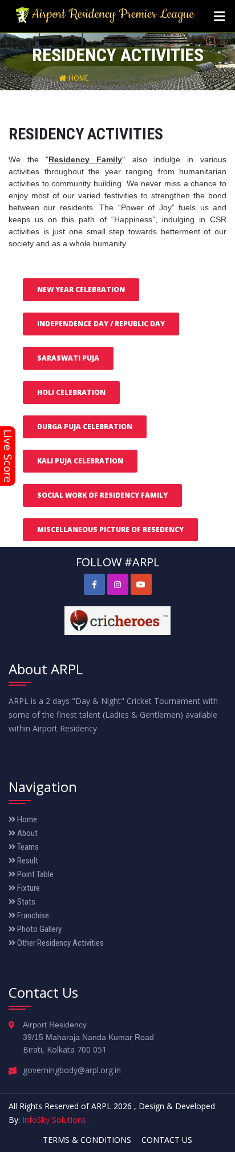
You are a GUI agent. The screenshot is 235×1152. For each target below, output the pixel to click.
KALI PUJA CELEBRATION (80, 461)
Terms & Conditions (87, 1139)
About (26, 833)
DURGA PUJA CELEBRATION (84, 426)
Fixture (27, 888)
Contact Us (166, 1139)
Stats (25, 902)
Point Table (34, 874)
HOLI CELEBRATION (71, 392)
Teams (27, 847)
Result (26, 860)
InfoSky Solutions (54, 1119)
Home (78, 78)
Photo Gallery (38, 929)
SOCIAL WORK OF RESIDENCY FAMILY (102, 495)
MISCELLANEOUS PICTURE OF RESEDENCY (110, 529)
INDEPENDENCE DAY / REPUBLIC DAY (101, 324)
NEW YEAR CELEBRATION (81, 289)
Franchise (32, 915)
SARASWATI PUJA (68, 358)
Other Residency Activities (59, 943)
